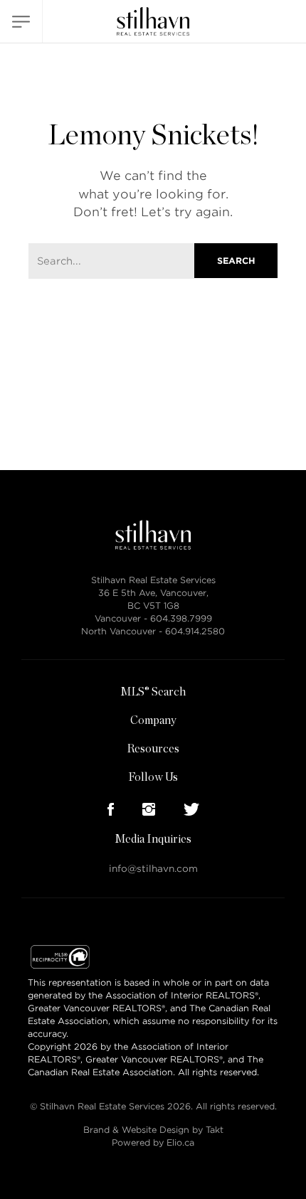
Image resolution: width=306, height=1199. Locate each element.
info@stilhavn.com (153, 868)
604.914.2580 (195, 631)
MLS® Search (153, 692)
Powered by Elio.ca (153, 1142)
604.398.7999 (181, 618)
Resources (153, 749)
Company (153, 720)
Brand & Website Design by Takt (153, 1129)
